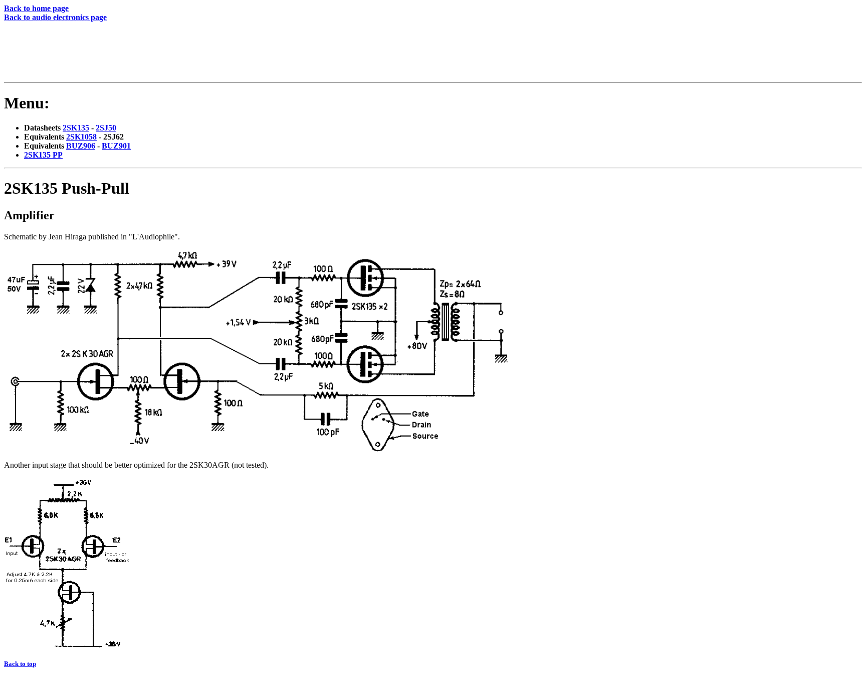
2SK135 (76, 127)
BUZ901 (116, 146)
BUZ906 (80, 146)
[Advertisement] (188, 54)
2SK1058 (81, 136)
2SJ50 (106, 127)
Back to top (20, 663)
